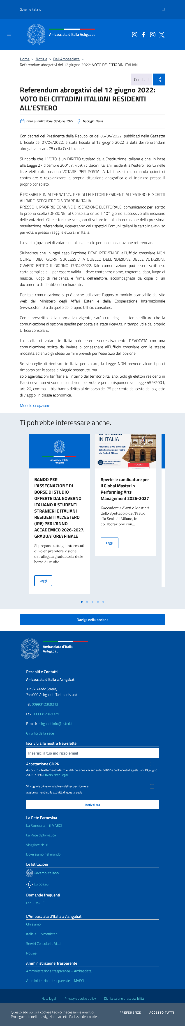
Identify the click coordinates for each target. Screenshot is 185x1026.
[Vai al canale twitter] (160, 34)
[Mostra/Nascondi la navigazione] (9, 34)
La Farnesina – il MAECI (44, 825)
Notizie (41, 59)
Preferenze (130, 1012)
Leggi (46, 580)
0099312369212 (45, 704)
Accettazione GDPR (42, 764)
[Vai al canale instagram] (133, 34)
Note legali (49, 998)
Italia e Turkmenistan (42, 933)
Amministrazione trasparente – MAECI (55, 980)
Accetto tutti (161, 1012)
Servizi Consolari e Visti (43, 943)
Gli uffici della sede (40, 733)
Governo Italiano (30, 9)
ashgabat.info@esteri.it (55, 723)
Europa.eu (41, 884)
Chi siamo (33, 924)
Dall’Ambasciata (66, 59)
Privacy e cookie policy (80, 998)
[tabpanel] (59, 516)
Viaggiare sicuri (37, 844)
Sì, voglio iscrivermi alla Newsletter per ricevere (57, 786)
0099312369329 (46, 714)
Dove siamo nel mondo (43, 854)
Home (25, 59)
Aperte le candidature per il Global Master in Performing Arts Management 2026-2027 (125, 489)
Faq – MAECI (36, 902)
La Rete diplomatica (41, 835)
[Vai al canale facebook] (142, 34)
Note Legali (61, 774)
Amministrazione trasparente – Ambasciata (59, 971)
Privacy (48, 774)
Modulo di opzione (35, 405)
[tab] (82, 602)
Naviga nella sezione (92, 619)
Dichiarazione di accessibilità (124, 998)
